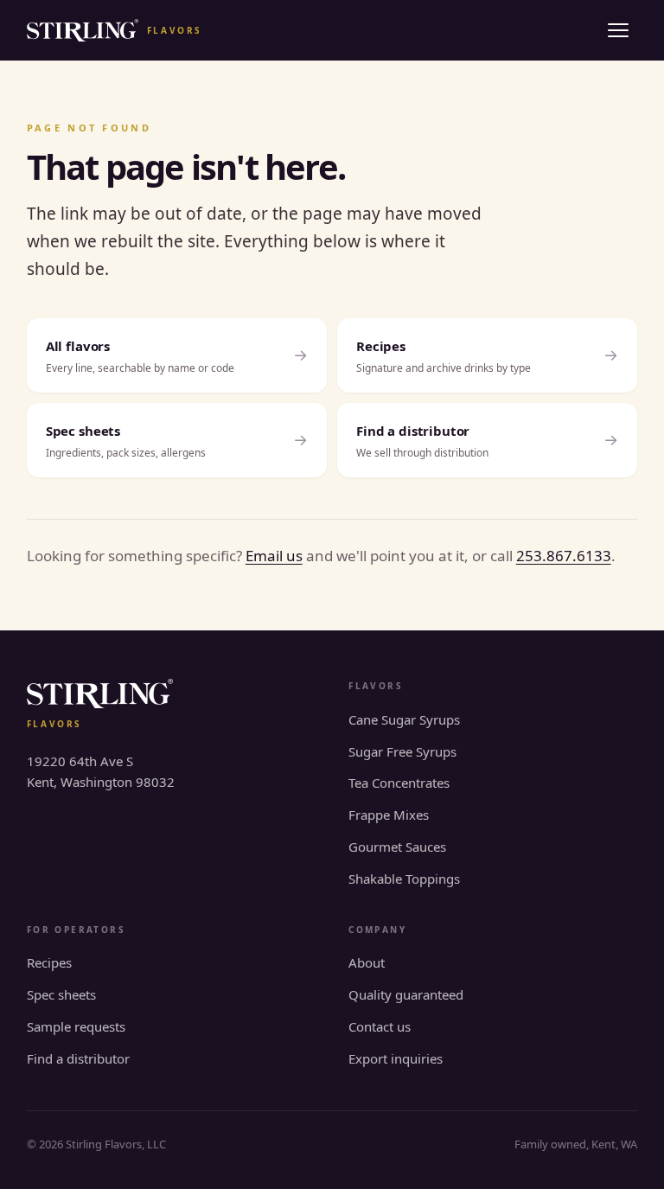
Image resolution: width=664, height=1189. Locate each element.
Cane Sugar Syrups (404, 719)
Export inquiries (395, 1058)
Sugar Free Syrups (402, 751)
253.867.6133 (563, 556)
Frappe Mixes (388, 814)
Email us (274, 556)
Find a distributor (78, 1058)
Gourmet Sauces (397, 846)
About (366, 962)
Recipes (49, 962)
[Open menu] (618, 30)
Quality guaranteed (405, 994)
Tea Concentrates (399, 782)
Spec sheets (61, 994)
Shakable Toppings (404, 878)
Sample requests (76, 1026)
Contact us (379, 1026)
